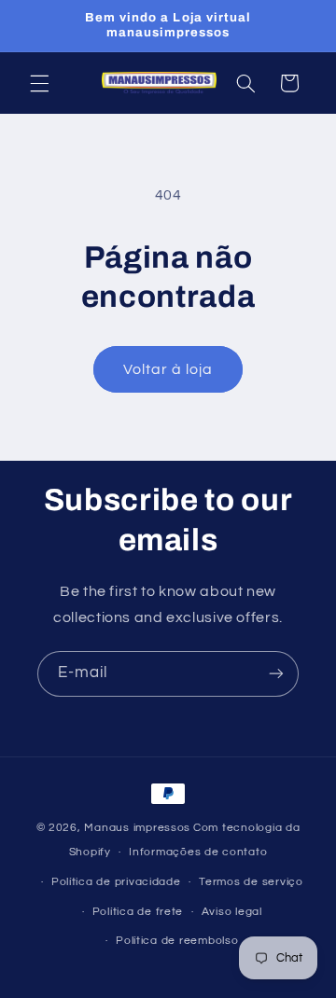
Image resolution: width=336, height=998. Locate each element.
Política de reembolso (177, 941)
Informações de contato (198, 852)
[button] (39, 83)
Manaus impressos (137, 828)
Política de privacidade (116, 882)
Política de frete (138, 912)
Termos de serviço (251, 882)
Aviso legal (232, 912)
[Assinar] (276, 674)
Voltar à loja (168, 369)
